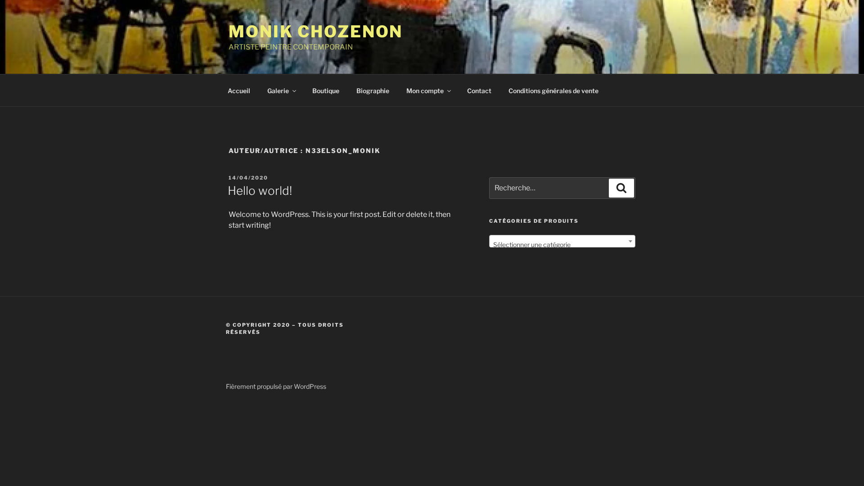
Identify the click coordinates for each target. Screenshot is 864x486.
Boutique (325, 90)
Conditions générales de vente (553, 90)
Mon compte (425, 90)
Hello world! (260, 191)
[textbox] (562, 244)
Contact (479, 90)
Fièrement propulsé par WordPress (276, 386)
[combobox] (562, 241)
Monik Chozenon (316, 31)
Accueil (239, 90)
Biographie (372, 90)
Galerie (278, 90)
